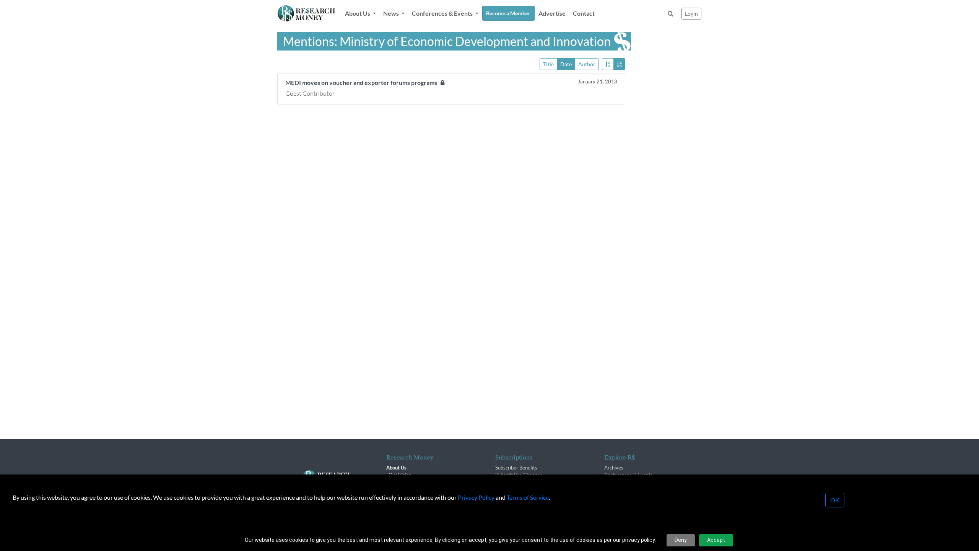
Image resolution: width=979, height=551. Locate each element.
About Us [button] (358, 13)
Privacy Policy (476, 497)
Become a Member (508, 13)
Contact (584, 13)
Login (691, 13)
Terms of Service (528, 497)
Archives (613, 468)
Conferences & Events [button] (443, 13)
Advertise (552, 13)
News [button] (391, 13)
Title (548, 64)
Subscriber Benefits (516, 468)
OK (834, 500)
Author (586, 64)
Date (566, 64)
